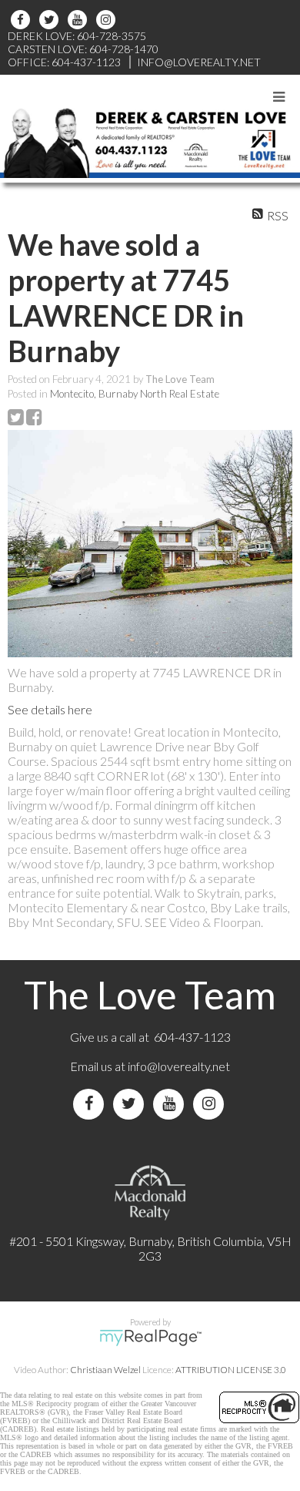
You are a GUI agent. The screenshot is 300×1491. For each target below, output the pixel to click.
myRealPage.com (150, 1337)
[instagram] (108, 19)
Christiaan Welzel (105, 1369)
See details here (50, 709)
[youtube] (79, 19)
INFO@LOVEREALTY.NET (199, 62)
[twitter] (51, 19)
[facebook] (22, 19)
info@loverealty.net (179, 1066)
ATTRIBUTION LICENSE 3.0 (230, 1369)
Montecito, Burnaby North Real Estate (134, 394)
